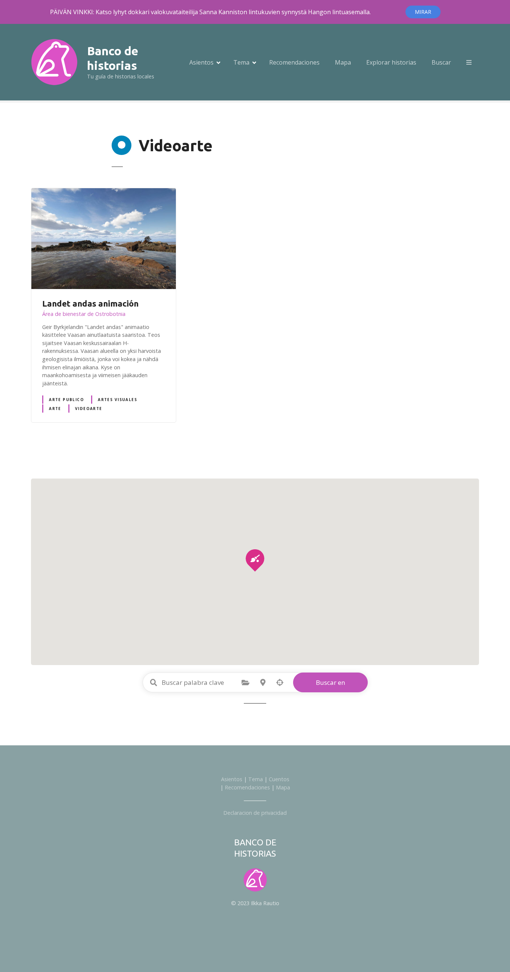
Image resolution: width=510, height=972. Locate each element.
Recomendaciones (294, 62)
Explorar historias (391, 62)
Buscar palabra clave (153, 682)
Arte (55, 408)
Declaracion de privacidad (255, 812)
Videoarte (88, 408)
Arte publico (66, 399)
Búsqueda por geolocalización (280, 682)
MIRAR (423, 11)
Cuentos (279, 779)
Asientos (201, 62)
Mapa (343, 62)
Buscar (441, 62)
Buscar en (330, 682)
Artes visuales (117, 399)
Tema (241, 62)
